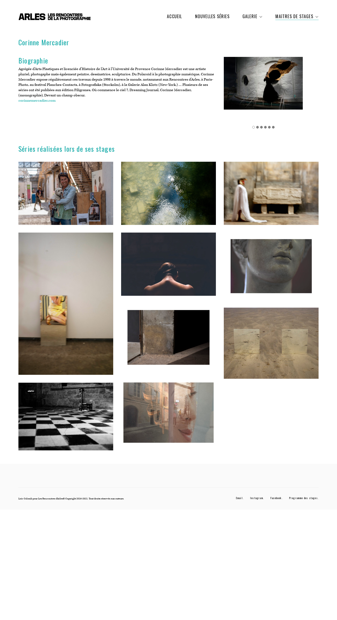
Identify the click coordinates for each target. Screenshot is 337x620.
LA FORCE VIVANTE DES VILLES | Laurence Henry (169, 197)
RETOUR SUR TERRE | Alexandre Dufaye (271, 347)
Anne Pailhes (66, 197)
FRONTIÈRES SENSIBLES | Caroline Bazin (168, 268)
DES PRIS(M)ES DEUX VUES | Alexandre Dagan (168, 416)
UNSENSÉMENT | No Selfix (66, 420)
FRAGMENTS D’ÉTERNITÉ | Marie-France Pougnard (271, 270)
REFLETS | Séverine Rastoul (65, 307)
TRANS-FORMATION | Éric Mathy (271, 197)
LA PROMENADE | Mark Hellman (168, 341)
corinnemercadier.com (37, 100)
